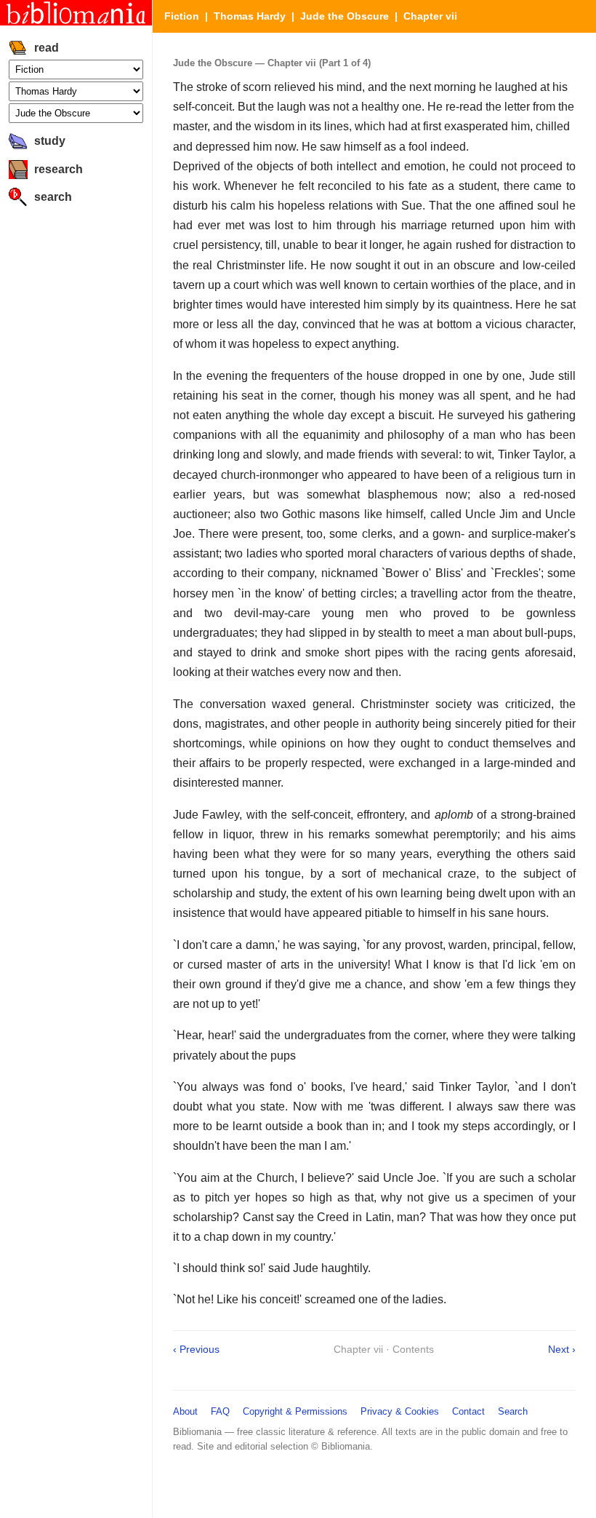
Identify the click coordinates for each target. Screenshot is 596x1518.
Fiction (181, 16)
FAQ (220, 1411)
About (185, 1411)
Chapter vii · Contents (384, 1349)
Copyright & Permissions (295, 1411)
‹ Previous (196, 1349)
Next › (562, 1349)
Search (513, 1411)
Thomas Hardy (250, 16)
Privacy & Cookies (400, 1411)
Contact (468, 1411)
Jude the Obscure (344, 16)
